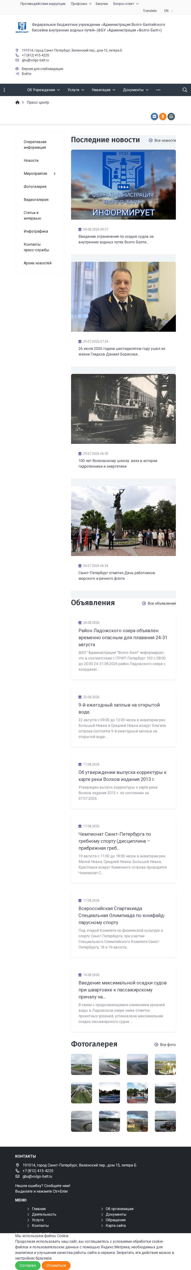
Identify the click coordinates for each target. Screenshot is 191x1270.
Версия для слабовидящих (42, 69)
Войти (26, 74)
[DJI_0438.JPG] (109, 1064)
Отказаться (56, 1265)
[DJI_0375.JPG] (81, 1092)
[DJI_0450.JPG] (81, 1064)
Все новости (165, 140)
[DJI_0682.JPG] (81, 1121)
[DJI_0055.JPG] (137, 1092)
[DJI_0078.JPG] (109, 1092)
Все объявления (162, 603)
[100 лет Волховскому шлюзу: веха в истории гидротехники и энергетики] (123, 409)
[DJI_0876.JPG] (137, 1121)
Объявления (93, 602)
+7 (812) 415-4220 (35, 55)
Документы (116, 1214)
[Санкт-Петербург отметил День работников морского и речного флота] (123, 521)
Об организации (119, 1209)
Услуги (38, 1220)
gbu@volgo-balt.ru (35, 60)
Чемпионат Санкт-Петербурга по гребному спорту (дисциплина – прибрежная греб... (114, 841)
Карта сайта (116, 1225)
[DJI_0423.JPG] (165, 1064)
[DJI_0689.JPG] (165, 1092)
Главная (39, 1209)
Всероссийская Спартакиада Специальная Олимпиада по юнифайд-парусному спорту (121, 915)
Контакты (40, 1225)
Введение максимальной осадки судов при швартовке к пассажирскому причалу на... (122, 990)
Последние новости (105, 139)
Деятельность (44, 1214)
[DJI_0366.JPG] (165, 1121)
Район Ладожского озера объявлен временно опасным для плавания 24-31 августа (122, 637)
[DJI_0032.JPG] (109, 1121)
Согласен (28, 1265)
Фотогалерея (94, 1043)
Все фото (168, 1044)
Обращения (116, 1220)
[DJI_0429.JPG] (137, 1064)
